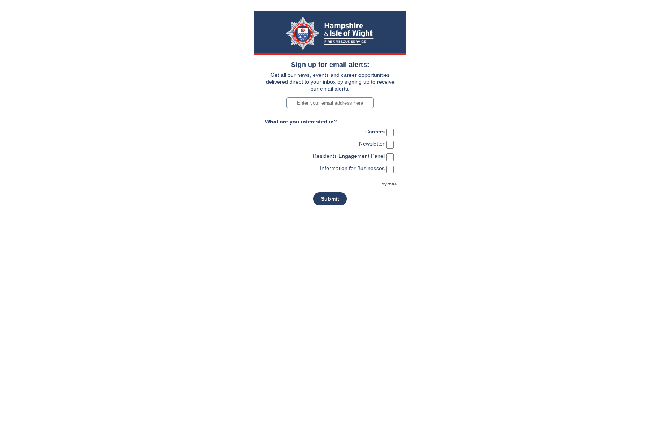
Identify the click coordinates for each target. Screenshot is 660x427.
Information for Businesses (352, 168)
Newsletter (372, 144)
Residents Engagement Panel (349, 156)
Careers (375, 131)
